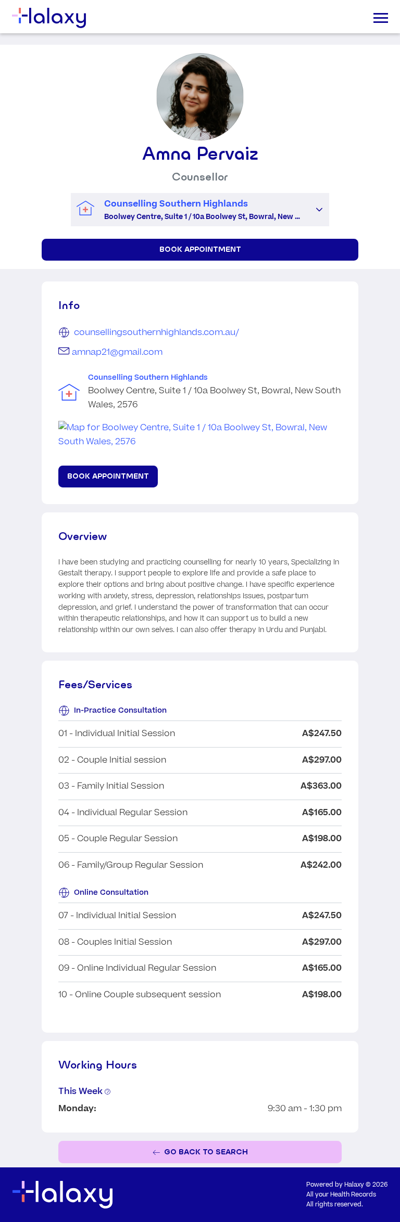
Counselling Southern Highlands (148, 377)
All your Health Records (341, 1194)
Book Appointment (200, 249)
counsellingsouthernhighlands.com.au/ (156, 332)
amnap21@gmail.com (117, 352)
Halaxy (354, 1184)
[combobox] (190, 210)
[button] (319, 209)
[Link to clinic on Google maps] (200, 435)
